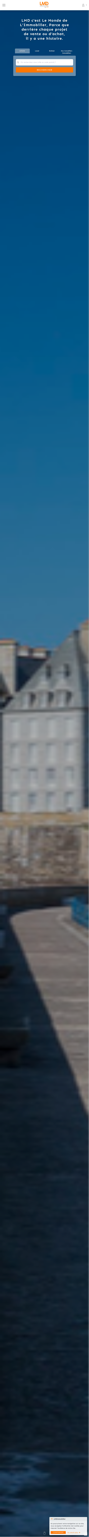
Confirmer (58, 1532)
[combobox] (44, 62)
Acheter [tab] (22, 51)
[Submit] (18, 62)
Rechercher (44, 70)
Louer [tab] (37, 51)
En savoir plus (73, 1532)
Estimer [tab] (52, 51)
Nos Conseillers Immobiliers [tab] (66, 52)
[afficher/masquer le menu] (3, 5)
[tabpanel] (44, 65)
